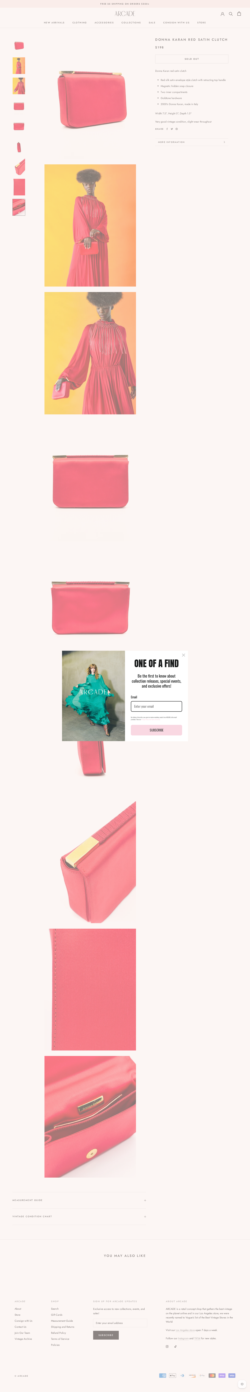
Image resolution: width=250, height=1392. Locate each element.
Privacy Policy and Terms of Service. (150, 719)
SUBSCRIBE (156, 730)
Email (134, 697)
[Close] (183, 655)
